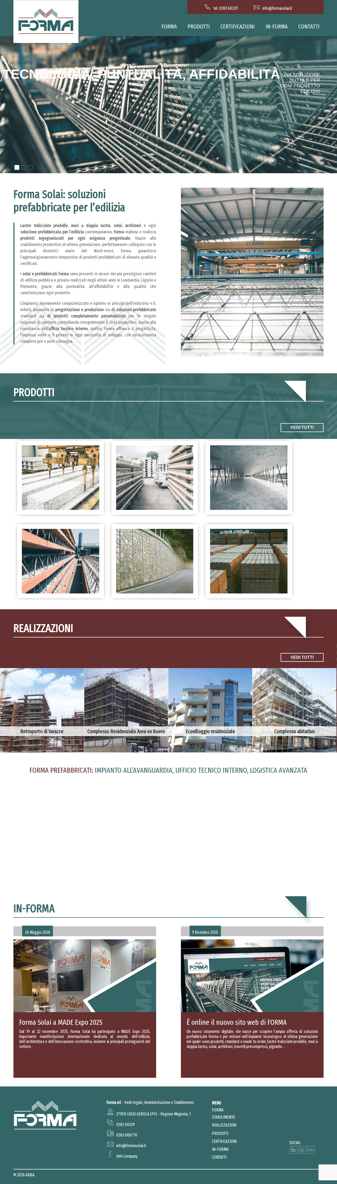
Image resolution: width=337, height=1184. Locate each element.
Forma (169, 26)
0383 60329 (125, 1124)
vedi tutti (302, 427)
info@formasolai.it (277, 8)
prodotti (198, 26)
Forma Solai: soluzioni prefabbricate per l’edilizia (69, 201)
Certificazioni (237, 26)
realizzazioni (224, 1125)
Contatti (309, 26)
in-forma (276, 26)
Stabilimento (223, 1117)
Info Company (127, 1156)
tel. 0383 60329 (226, 8)
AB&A (30, 1174)
